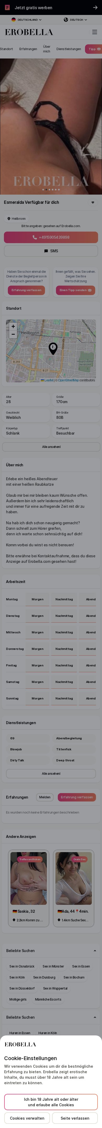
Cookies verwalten (27, 1118)
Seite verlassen (75, 1118)
